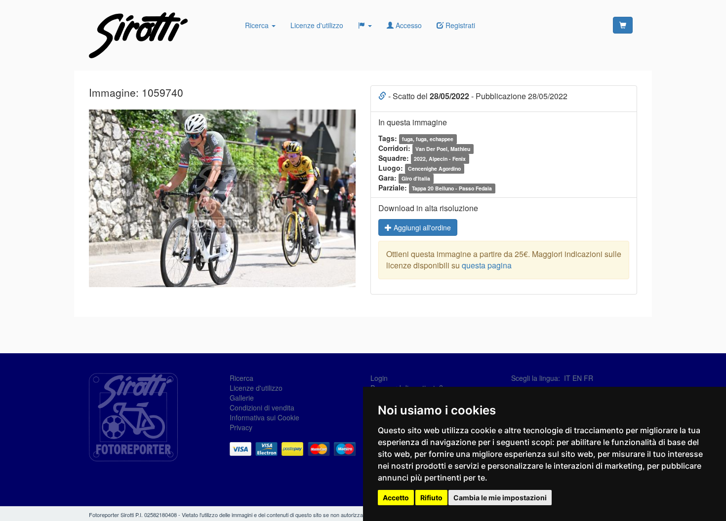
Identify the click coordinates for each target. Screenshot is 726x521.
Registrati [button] (459, 25)
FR (588, 378)
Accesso (408, 25)
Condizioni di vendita (262, 407)
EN (577, 378)
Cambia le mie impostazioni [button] (500, 497)
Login (379, 378)
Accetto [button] (396, 497)
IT (567, 378)
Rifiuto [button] (431, 497)
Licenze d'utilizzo (316, 25)
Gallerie (242, 398)
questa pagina (487, 265)
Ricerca (258, 25)
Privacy (241, 427)
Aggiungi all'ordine (421, 227)
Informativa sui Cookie (264, 417)
